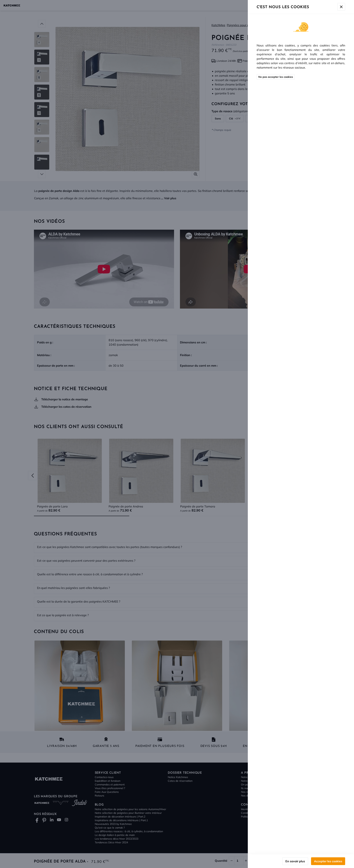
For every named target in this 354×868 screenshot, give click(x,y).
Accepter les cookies (328, 861)
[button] (177, 434)
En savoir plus (295, 861)
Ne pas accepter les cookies (275, 77)
